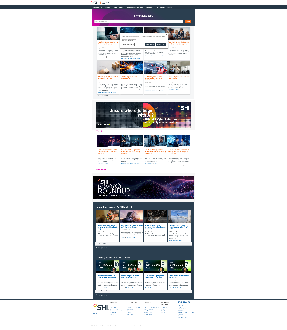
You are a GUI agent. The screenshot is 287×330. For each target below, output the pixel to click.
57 (102, 95)
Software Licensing (114, 309)
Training (112, 314)
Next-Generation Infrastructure (134, 7)
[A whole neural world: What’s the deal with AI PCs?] (179, 266)
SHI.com (169, 7)
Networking (163, 310)
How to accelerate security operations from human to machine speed (153, 78)
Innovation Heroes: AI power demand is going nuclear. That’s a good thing (179, 227)
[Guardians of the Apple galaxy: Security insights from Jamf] (155, 266)
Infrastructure (164, 307)
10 (102, 243)
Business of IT (97, 7)
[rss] (184, 302)
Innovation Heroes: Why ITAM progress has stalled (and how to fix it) (107, 227)
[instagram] (181, 302)
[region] (144, 41)
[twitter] (186, 302)
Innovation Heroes (106, 239)
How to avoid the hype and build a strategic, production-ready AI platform (131, 151)
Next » (106, 95)
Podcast (99, 239)
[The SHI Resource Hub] (100, 2)
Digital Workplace (118, 7)
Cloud (162, 309)
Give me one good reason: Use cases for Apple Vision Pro (130, 276)
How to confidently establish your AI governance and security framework (155, 151)
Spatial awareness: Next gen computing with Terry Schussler (107, 276)
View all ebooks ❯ (101, 169)
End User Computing (132, 310)
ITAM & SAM (113, 307)
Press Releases (160, 7)
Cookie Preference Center (128, 44)
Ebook (106, 163)
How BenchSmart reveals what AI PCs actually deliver (108, 43)
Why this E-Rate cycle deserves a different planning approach (178, 43)
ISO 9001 (180, 321)
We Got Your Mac (106, 287)
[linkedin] (179, 302)
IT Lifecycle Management (116, 310)
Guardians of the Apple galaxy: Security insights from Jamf (154, 276)
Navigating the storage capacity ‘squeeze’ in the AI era (108, 77)
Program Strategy (148, 312)
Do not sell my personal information (129, 39)
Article (108, 57)
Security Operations (148, 314)
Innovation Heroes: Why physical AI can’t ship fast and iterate (132, 226)
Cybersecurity (107, 7)
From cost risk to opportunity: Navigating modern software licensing (107, 151)
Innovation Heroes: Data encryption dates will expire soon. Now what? (155, 227)
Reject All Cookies (150, 44)
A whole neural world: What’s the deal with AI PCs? (179, 276)
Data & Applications (148, 309)
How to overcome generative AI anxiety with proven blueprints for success (178, 151)
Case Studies (149, 7)
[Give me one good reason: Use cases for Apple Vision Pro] (131, 266)
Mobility (129, 312)
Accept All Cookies (161, 44)
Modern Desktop (131, 314)
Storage (163, 312)
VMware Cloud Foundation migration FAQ (130, 77)
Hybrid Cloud (147, 310)
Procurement (113, 312)
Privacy (179, 307)
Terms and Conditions (183, 305)
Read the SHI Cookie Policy (127, 40)
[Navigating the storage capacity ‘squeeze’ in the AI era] (108, 67)
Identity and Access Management (152, 307)
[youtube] (188, 302)
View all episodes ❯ (101, 248)
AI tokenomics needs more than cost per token (178, 77)
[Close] (166, 34)
